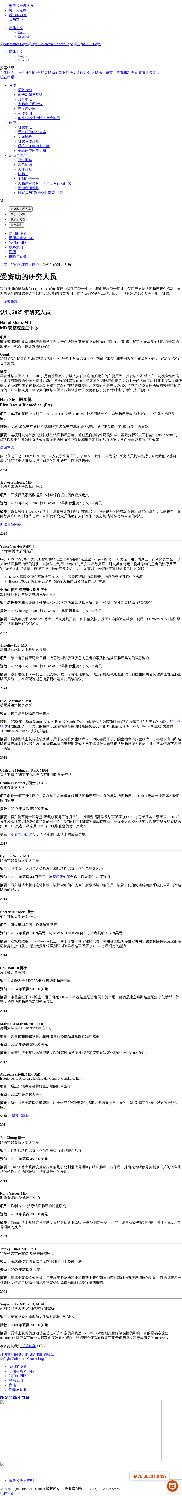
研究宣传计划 (28, 141)
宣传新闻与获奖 (30, 95)
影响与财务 (18, 256)
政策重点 (25, 99)
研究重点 (25, 127)
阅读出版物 (20, 1115)
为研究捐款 (9, 302)
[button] (16, 28)
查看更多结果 (149, 72)
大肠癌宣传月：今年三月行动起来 (44, 183)
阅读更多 (7, 448)
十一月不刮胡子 (28, 72)
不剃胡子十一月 (30, 179)
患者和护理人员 (21, 6)
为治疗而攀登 (28, 188)
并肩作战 (28, 1346)
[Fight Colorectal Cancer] (14, 44)
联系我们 (16, 247)
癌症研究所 (61, 877)
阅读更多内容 (10, 524)
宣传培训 (25, 113)
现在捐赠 (7, 77)
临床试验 (25, 137)
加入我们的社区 (41, 1354)
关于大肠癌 (18, 10)
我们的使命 (18, 233)
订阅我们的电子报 (14, 1354)
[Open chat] (172, 1486)
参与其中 (16, 20)
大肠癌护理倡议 (30, 104)
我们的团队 (18, 242)
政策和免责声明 (21, 1480)
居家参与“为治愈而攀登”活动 (40, 193)
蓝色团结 (25, 165)
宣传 (12, 85)
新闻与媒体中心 (21, 238)
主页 (3, 265)
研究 (12, 123)
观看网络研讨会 (23, 834)
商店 (12, 252)
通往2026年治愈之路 (34, 146)
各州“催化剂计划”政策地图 (39, 118)
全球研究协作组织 (32, 151)
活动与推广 (18, 155)
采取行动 (25, 90)
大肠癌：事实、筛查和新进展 (114, 72)
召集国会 (7, 72)
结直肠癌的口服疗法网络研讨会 (66, 72)
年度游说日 (27, 109)
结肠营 (23, 174)
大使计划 (25, 169)
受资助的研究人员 (32, 132)
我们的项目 (18, 15)
